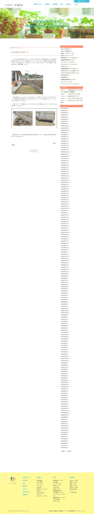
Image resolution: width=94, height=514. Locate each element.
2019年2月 (64, 304)
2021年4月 (64, 247)
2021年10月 (64, 234)
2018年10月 (64, 313)
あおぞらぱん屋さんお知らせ (68, 73)
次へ (36, 151)
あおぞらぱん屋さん (41, 492)
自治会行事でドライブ (73, 96)
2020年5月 (64, 271)
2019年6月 (64, 295)
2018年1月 (64, 330)
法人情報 (25, 480)
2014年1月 (64, 423)
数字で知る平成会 (73, 489)
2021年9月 (64, 236)
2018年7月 (64, 319)
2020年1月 (64, 280)
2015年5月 (64, 397)
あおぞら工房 (64, 49)
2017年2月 (64, 352)
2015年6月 (64, 395)
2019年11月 (64, 284)
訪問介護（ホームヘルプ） (42, 489)
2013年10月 (64, 430)
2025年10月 (64, 130)
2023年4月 (64, 195)
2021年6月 (64, 243)
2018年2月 (64, 328)
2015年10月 (64, 386)
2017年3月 (64, 349)
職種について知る (73, 482)
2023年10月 (64, 182)
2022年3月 (64, 223)
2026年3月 (64, 119)
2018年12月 (64, 308)
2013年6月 (64, 439)
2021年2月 (64, 252)
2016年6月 (64, 369)
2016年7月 (64, 367)
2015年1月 (64, 406)
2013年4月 (64, 443)
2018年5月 (64, 323)
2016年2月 (64, 378)
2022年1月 (64, 228)
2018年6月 (64, 321)
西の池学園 (64, 75)
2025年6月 (64, 139)
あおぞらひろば (56, 501)
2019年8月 (64, 291)
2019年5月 (64, 297)
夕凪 (54, 496)
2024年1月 (64, 176)
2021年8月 (64, 239)
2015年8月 (64, 391)
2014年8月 (64, 417)
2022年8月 (64, 213)
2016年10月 (64, 360)
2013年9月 (64, 432)
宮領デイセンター (65, 55)
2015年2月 (64, 404)
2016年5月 (64, 371)
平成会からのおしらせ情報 (68, 71)
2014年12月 (64, 408)
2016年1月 (64, 380)
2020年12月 (64, 256)
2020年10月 (64, 260)
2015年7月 (64, 393)
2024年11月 (64, 154)
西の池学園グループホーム (58, 492)
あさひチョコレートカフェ (68, 64)
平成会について (37, 4)
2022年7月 (64, 215)
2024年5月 (64, 167)
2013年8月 (64, 434)
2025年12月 (64, 126)
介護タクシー (39, 490)
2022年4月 (64, 221)
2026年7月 (64, 110)
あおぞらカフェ (40, 494)
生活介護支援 (39, 480)
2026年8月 (64, 108)
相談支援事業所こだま (67, 60)
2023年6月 (64, 191)
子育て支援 (39, 487)
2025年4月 (64, 143)
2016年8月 (64, 365)
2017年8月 (64, 341)
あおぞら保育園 (65, 51)
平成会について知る (74, 480)
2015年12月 (64, 382)
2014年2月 (64, 421)
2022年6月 (64, 217)
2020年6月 (64, 269)
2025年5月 (64, 141)
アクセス (76, 4)
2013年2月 (64, 447)
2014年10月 (64, 413)
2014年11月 (64, 410)
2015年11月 (64, 384)
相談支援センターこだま (58, 480)
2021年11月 (64, 232)
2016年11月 (64, 358)
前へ (32, 151)
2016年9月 (64, 363)
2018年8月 (64, 317)
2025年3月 (64, 145)
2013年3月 (64, 445)
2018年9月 (64, 315)
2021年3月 (64, 250)
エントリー (72, 490)
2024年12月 (64, 152)
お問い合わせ (82, 1)
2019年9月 (64, 289)
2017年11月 (64, 334)
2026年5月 (64, 115)
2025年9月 (64, 132)
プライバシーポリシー (81, 511)
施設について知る (73, 485)
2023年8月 (64, 186)
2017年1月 (64, 354)
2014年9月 (64, 415)
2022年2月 (64, 226)
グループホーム (65, 81)
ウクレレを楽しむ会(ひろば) (75, 98)
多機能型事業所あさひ (67, 79)
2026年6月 (64, 113)
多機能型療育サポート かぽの (59, 497)
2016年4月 (64, 373)
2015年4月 (64, 399)
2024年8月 (64, 160)
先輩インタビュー (73, 483)
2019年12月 (64, 282)
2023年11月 (64, 180)
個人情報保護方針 (71, 511)
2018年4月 (64, 326)
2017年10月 (64, 336)
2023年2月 (64, 200)
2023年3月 (64, 197)
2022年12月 (64, 204)
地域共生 (68, 4)
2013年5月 (64, 441)
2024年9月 (64, 158)
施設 (54, 477)
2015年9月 (64, 389)
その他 (62, 66)
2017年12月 (64, 332)
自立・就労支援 (40, 482)
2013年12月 (64, 426)
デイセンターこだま (66, 62)
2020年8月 (64, 265)
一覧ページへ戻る (66, 451)
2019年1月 (64, 306)
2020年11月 (64, 258)
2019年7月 (64, 293)
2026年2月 (64, 121)
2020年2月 (64, 278)
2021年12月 (64, 230)
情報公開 (25, 494)
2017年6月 (64, 343)
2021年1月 (64, 254)
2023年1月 (64, 202)
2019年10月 (64, 286)
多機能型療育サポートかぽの (68, 68)
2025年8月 (64, 134)
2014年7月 (64, 419)
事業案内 (47, 4)
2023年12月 (64, 178)
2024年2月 (64, 173)
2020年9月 (64, 263)
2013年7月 (64, 436)
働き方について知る (74, 487)
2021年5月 (64, 245)
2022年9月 (64, 210)
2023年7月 (64, 189)
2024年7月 (64, 163)
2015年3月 (64, 402)
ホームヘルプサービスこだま (68, 84)
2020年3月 (64, 276)
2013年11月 (64, 428)
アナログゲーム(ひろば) (74, 94)
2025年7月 (64, 136)
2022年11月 (64, 206)
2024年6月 (64, 165)
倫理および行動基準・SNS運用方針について (58, 511)
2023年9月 (64, 184)
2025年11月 (64, 128)
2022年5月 (64, 219)
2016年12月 (64, 356)
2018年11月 (64, 310)
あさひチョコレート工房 (41, 496)
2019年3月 (64, 302)
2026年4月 (64, 117)
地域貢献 (63, 77)
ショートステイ (40, 483)
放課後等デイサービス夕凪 (68, 57)
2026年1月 (64, 123)
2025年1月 (64, 150)
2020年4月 (64, 273)
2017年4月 (64, 347)
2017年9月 (64, 339)
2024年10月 (64, 156)
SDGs (61, 4)
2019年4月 (64, 299)
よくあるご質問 (73, 492)
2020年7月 (64, 267)
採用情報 (55, 4)
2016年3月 (64, 376)
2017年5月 (64, 345)
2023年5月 (64, 193)
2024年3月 (64, 171)
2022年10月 (64, 208)
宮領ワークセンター (66, 53)
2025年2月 (64, 147)
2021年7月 (64, 241)
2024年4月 (64, 169)
